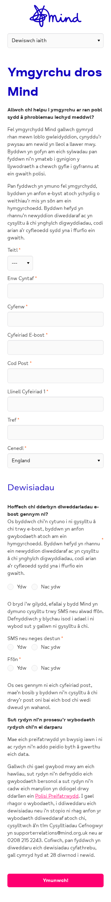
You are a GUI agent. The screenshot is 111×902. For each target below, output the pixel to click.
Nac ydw (50, 587)
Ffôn (12, 659)
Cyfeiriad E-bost (26, 335)
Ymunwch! (55, 880)
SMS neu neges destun (33, 638)
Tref (11, 420)
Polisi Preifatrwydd (57, 796)
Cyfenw (16, 307)
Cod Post (18, 363)
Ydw (22, 587)
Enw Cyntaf (20, 278)
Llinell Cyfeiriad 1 (26, 392)
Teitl (12, 250)
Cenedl (15, 448)
